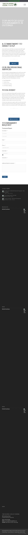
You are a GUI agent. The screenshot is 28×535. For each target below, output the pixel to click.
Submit (5, 176)
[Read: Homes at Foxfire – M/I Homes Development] (3, 199)
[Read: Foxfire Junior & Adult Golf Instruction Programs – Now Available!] (3, 191)
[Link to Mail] (25, 533)
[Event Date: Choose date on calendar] (2, 155)
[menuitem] (24, 4)
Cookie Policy (17, 532)
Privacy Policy (4, 532)
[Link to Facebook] (19, 533)
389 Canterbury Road (6, 516)
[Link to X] (21, 533)
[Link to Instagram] (23, 533)
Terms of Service (11, 532)
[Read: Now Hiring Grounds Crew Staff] (3, 196)
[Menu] (24, 4)
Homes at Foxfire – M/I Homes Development (13, 198)
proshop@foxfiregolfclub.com (11, 521)
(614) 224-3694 (16, 1)
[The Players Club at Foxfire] (11, 4)
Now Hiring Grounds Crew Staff (10, 195)
